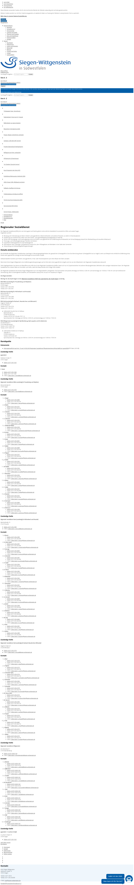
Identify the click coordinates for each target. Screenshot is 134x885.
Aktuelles (9, 27)
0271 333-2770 (10, 650)
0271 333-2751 (13, 489)
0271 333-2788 (13, 633)
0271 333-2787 (13, 557)
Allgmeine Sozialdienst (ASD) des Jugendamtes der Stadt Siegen (40, 279)
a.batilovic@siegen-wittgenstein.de (23, 616)
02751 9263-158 (13, 791)
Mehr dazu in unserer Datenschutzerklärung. (14, 16)
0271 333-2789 (13, 537)
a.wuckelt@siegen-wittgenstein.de (23, 499)
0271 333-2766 (13, 681)
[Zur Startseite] (35, 69)
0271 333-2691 (13, 441)
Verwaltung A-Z (11, 29)
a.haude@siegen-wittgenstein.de (23, 719)
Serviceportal (10, 31)
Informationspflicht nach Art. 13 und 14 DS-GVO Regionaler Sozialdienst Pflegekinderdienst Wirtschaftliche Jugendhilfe (36, 348)
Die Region (10, 43)
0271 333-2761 (13, 585)
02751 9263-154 (13, 784)
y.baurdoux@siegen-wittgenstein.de (24, 478)
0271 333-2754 (13, 468)
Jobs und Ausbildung (12, 36)
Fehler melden (8, 854)
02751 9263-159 (13, 763)
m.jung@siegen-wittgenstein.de (22, 623)
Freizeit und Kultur (12, 51)
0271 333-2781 (13, 626)
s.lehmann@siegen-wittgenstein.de (23, 424)
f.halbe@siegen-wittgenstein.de (22, 492)
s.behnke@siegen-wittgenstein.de (23, 767)
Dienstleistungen (8, 218)
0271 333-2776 (13, 708)
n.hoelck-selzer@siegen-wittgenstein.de (24, 547)
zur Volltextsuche (8, 7)
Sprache (3, 86)
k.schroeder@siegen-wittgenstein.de (24, 806)
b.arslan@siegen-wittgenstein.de (23, 437)
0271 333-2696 (13, 619)
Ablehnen (3, 19)
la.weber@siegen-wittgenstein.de (23, 739)
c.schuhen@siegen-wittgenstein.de (23, 417)
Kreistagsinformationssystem (8, 84)
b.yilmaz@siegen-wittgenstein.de (23, 575)
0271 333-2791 (13, 544)
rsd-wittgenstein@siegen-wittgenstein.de (22, 755)
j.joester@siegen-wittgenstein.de (23, 609)
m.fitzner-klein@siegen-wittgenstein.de (24, 698)
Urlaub (9, 53)
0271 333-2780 (10, 527)
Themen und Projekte (13, 34)
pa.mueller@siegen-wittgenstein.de (23, 451)
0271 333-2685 (13, 722)
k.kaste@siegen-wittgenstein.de (22, 444)
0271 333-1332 (10, 363)
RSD (5, 220)
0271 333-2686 (13, 400)
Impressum (7, 847)
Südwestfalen (10, 55)
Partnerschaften (11, 37)
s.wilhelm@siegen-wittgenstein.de (23, 712)
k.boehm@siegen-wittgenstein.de (23, 636)
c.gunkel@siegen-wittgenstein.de (23, 781)
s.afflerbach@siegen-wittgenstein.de (24, 774)
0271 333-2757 (13, 406)
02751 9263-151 (13, 798)
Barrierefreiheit (8, 852)
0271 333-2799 (13, 509)
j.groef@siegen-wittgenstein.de (22, 726)
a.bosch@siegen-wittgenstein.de (23, 540)
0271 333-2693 (13, 551)
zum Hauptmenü (8, 4)
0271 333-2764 (13, 578)
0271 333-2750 (10, 390)
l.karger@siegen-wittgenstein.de (23, 403)
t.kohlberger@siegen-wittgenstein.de (24, 825)
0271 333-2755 (13, 420)
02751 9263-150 (10, 753)
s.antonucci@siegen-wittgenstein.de (24, 513)
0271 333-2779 (13, 715)
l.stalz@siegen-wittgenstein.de (22, 794)
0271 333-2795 (13, 592)
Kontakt (9, 39)
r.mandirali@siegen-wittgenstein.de (24, 581)
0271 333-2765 (13, 702)
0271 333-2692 (13, 482)
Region (6, 41)
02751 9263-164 (13, 810)
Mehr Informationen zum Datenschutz (11, 92)
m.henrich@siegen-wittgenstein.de (23, 705)
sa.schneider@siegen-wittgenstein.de (24, 561)
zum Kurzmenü (8, 5)
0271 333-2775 (13, 729)
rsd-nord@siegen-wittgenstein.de (20, 529)
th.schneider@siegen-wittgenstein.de (24, 691)
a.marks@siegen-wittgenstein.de (23, 410)
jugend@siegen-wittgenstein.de (19, 375)
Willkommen (10, 44)
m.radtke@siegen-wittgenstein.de (23, 472)
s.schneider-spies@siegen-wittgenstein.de (25, 678)
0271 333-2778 (13, 688)
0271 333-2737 (13, 454)
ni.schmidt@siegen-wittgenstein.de (23, 602)
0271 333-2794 (13, 564)
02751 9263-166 (13, 817)
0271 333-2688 (13, 448)
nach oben (3, 842)
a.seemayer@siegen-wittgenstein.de (23, 506)
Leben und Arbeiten (12, 46)
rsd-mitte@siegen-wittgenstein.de (20, 391)
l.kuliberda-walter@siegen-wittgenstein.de (25, 430)
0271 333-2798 (13, 605)
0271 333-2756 (13, 475)
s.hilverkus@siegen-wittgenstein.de (23, 595)
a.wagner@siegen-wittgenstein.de (23, 458)
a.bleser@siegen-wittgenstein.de (23, 485)
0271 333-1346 (10, 372)
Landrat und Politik (12, 32)
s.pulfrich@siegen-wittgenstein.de (23, 671)
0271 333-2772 (13, 695)
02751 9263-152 (13, 777)
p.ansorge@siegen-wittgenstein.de (23, 554)
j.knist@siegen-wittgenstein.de (22, 629)
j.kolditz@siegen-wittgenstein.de (23, 465)
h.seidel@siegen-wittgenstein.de (22, 568)
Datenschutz (7, 850)
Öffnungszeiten (9, 883)
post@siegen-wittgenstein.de (13, 880)
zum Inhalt (6, 2)
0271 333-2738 (13, 427)
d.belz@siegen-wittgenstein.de (22, 801)
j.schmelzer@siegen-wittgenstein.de (23, 684)
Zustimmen (3, 21)
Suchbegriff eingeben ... (7, 74)
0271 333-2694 (13, 599)
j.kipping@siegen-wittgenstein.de (23, 732)
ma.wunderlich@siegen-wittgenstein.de (24, 787)
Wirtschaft (9, 48)
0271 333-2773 (13, 667)
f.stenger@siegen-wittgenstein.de (23, 813)
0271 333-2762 (13, 461)
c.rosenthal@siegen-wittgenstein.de (23, 588)
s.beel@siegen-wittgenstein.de (22, 664)
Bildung (9, 49)
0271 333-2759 (13, 413)
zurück (8, 842)
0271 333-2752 (13, 496)
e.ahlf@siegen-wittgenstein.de (22, 820)
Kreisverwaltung (8, 25)
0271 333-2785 (13, 612)
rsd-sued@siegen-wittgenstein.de (20, 652)
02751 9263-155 (13, 823)
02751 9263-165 (13, 805)
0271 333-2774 (13, 674)
